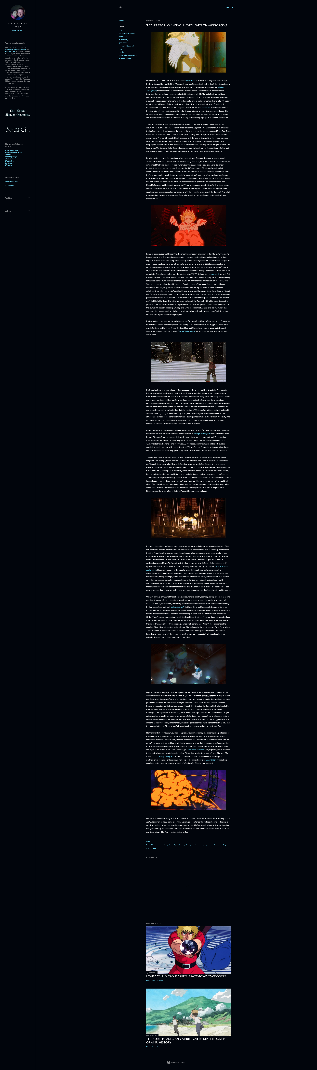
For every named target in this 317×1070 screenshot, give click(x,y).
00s (120, 30)
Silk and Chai (10, 51)
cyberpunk (123, 36)
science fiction (125, 58)
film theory (123, 40)
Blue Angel (9, 185)
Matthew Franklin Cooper (17, 25)
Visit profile (18, 31)
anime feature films (127, 33)
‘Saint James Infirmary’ (195, 749)
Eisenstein (205, 107)
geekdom (123, 43)
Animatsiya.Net (11, 181)
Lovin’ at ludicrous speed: (186, 976)
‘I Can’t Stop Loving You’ (164, 756)
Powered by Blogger (178, 1062)
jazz (120, 49)
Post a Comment (157, 981)
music (121, 52)
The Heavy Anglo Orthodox (15, 49)
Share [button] (121, 21)
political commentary (128, 55)
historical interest (126, 46)
